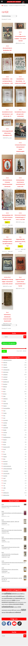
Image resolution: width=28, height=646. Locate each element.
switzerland (9, 610)
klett (5, 600)
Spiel (4, 478)
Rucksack (5, 461)
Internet (5, 432)
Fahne (4, 401)
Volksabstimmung (7, 360)
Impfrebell (5, 427)
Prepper (5, 456)
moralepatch (17, 600)
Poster (4, 454)
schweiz (21, 604)
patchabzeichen (20, 602)
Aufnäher (5, 379)
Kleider (4, 430)
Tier (4, 485)
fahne (3, 598)
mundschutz (5, 602)
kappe (3, 600)
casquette (4, 596)
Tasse (4, 483)
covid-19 (14, 596)
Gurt (4, 418)
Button (4, 393)
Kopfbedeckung (6, 437)
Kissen (4, 434)
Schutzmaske (6, 473)
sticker (19, 606)
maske (13, 600)
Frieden (5, 413)
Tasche (4, 480)
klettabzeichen (9, 600)
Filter (4, 351)
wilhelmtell (18, 612)
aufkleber (8, 593)
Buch (4, 391)
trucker (15, 610)
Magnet (5, 439)
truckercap (19, 610)
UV (3, 490)
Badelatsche (6, 381)
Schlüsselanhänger (7, 468)
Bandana (5, 384)
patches (24, 602)
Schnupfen (5, 471)
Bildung (5, 386)
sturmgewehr (4, 610)
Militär (4, 442)
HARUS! (5, 425)
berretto (18, 593)
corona (10, 596)
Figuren (5, 406)
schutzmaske (16, 604)
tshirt (23, 609)
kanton (24, 598)
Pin (4, 451)
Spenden (5, 475)
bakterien (14, 593)
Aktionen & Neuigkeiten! (9, 343)
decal (23, 596)
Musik (4, 444)
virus (7, 612)
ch (7, 596)
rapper (3, 604)
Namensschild (6, 447)
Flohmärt (5, 367)
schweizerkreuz (8, 606)
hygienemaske (18, 598)
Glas (4, 415)
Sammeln (5, 463)
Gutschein (5, 420)
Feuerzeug (5, 403)
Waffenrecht (6, 492)
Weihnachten (6, 495)
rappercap (6, 604)
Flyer (4, 410)
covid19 (19, 596)
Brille (4, 389)
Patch (4, 449)
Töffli (4, 488)
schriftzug (10, 604)
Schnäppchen (6, 369)
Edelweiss (5, 398)
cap (23, 593)
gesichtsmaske (8, 598)
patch (16, 602)
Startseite (5, 5)
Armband (5, 377)
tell (12, 610)
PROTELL (5, 362)
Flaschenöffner (6, 408)
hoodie (13, 598)
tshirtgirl (4, 612)
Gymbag (5, 422)
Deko (4, 396)
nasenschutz (11, 602)
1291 (3, 593)
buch (22, 593)
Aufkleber (5, 374)
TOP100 (5, 365)
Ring (4, 459)
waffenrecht (11, 612)
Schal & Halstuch (7, 466)
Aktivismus (5, 372)
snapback (15, 606)
